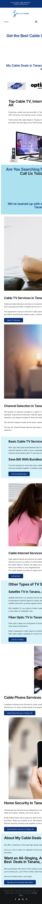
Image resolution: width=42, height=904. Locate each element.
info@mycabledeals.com (21, 4)
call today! (28, 876)
